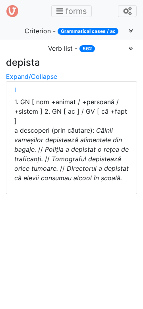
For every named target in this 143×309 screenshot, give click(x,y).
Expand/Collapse (31, 76)
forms (74, 11)
